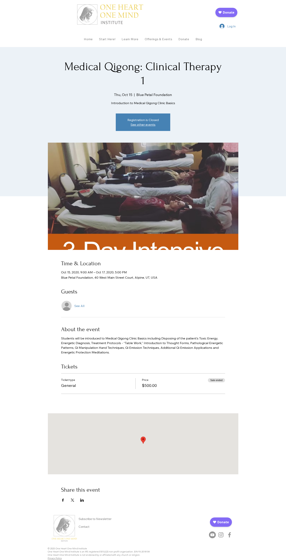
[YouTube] (212, 534)
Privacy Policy (55, 558)
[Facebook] (229, 534)
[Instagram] (221, 534)
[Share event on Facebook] (63, 500)
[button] (130, 39)
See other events (143, 124)
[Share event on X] (72, 500)
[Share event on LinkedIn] (82, 500)
